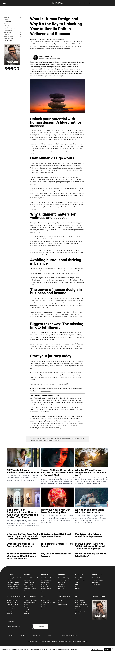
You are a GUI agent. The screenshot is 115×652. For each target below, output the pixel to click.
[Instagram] (6, 68)
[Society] (21, 34)
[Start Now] (23, 478)
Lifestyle (6, 26)
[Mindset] (21, 24)
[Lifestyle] (21, 26)
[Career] (21, 20)
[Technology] (21, 32)
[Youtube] (15, 68)
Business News (8, 38)
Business (7, 17)
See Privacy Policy (72, 649)
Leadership (7, 21)
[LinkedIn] (12, 68)
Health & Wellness (9, 28)
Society (6, 34)
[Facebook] (9, 68)
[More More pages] (62, 590)
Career (6, 19)
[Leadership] (21, 22)
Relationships (8, 30)
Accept (107, 649)
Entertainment (8, 36)
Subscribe (82, 3)
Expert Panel (8, 40)
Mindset (6, 23)
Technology (7, 32)
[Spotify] (18, 68)
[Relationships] (21, 30)
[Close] (113, 649)
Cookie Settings (96, 649)
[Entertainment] (21, 36)
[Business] (21, 17)
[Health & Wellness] (21, 28)
